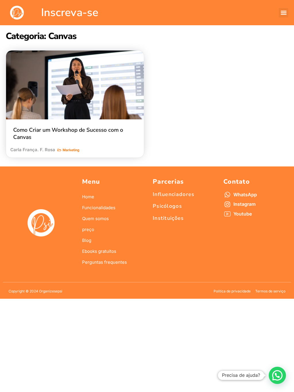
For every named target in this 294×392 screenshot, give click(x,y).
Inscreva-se (69, 12)
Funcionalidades (98, 207)
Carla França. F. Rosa (32, 149)
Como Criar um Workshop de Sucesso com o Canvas (68, 133)
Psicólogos (167, 206)
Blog (86, 240)
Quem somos (95, 218)
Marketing (71, 150)
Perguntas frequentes (104, 262)
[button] (283, 13)
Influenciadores (174, 194)
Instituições (168, 218)
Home (88, 196)
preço (88, 229)
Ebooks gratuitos (99, 251)
